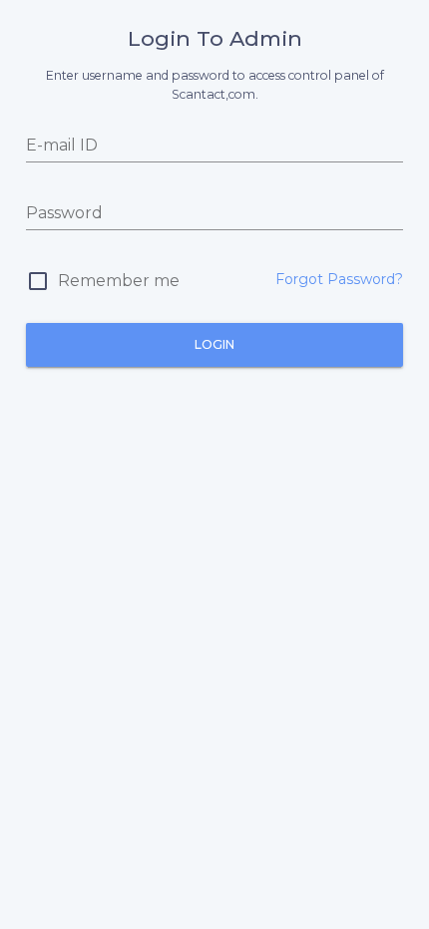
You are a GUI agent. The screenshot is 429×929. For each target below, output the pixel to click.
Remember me (119, 280)
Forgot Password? (339, 279)
